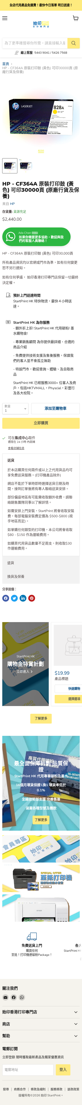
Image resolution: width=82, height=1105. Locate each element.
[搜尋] (73, 43)
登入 (63, 1069)
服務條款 (56, 1089)
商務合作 (20, 1089)
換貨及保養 (15, 576)
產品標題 (61, 678)
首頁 (5, 64)
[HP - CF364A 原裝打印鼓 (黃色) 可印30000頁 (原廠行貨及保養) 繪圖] (10, 166)
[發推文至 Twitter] (14, 598)
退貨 (10, 563)
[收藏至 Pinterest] (31, 598)
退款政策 (73, 1089)
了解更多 (41, 718)
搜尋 (6, 1089)
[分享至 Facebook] (5, 598)
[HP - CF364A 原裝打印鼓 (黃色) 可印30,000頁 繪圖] (25, 166)
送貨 (11, 460)
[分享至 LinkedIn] (23, 598)
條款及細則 (38, 1089)
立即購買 (41, 423)
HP (12, 204)
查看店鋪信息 (16, 448)
